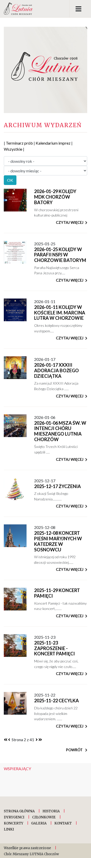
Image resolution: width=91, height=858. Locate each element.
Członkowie (44, 817)
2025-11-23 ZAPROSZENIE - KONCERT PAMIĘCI (54, 648)
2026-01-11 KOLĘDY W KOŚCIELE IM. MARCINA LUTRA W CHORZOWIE (59, 312)
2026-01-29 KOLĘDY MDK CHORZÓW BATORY (55, 197)
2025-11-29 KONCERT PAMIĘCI (57, 593)
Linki (9, 829)
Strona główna (19, 811)
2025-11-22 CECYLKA (56, 700)
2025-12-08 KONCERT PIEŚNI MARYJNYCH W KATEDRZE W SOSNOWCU (58, 541)
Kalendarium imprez (53, 143)
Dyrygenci (14, 817)
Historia (51, 811)
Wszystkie (13, 149)
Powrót (74, 750)
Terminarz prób (19, 143)
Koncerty (13, 823)
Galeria (39, 823)
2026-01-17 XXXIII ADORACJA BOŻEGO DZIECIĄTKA (56, 370)
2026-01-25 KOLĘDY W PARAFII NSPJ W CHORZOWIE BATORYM (60, 255)
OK (10, 180)
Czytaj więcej (69, 222)
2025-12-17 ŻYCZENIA (57, 486)
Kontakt (63, 823)
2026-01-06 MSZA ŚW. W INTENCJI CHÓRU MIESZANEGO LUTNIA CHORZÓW (60, 431)
